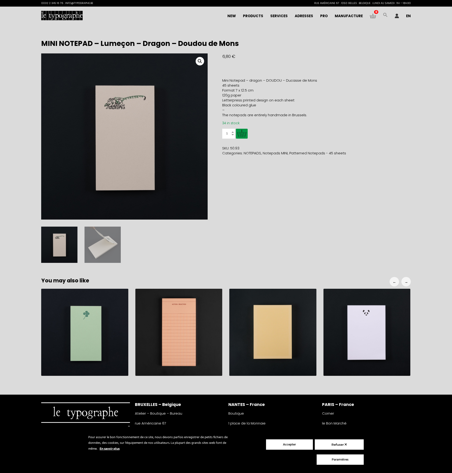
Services (279, 15)
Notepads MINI (275, 153)
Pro (324, 15)
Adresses (304, 15)
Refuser (338, 444)
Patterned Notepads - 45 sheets (317, 153)
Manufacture (349, 15)
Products (253, 15)
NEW (231, 15)
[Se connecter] (397, 16)
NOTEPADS (252, 153)
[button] (385, 16)
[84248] (242, 134)
